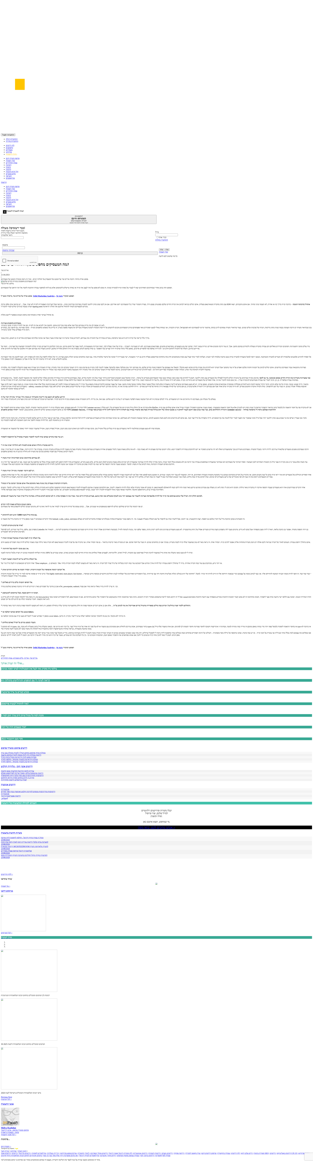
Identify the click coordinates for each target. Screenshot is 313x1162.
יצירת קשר (5, 1151)
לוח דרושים (10, 145)
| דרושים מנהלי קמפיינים (99, 1153)
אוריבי (26, 658)
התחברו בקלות (161, 240)
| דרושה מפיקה (179, 1153)
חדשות (8, 169)
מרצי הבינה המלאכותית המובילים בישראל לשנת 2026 (21, 1093)
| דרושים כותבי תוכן (147, 1155)
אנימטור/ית (5, 789)
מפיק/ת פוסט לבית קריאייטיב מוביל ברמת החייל (18, 757)
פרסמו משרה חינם (12, 158)
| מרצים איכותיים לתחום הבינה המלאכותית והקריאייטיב (22, 1155)
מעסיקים (9, 150)
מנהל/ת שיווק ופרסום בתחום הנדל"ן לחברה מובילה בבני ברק (23, 753)
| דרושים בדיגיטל (25, 1153)
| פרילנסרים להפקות (39, 1153)
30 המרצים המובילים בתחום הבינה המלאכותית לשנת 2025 (23, 1044)
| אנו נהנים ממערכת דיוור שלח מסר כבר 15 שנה (60, 1155)
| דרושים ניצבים (167, 1153)
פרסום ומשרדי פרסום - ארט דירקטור (15, 1130)
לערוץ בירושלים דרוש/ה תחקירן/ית (14, 780)
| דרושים (15, 1153)
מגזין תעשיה (10, 161)
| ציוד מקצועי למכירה (193, 1153)
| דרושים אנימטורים (140, 1153)
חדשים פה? (79, 219)
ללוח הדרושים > (7, 874)
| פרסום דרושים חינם (209, 1153)
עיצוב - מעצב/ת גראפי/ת (10, 1132)
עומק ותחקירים (11, 163)
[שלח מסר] (156, 884)
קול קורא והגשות (12, 172)
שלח (161, 250)
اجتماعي (4, 798)
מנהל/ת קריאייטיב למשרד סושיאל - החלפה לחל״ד (19, 759)
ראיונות (8, 165)
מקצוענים (9, 148)
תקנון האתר (22, 1151)
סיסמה (5, 245)
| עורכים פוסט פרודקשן (68, 1153)
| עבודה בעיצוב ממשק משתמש (128, 1155)
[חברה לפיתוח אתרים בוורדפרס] (156, 1144)
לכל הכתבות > (6, 1099)
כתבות (8, 167)
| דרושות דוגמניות (154, 1153)
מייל (157, 232)
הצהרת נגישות (259, 1153)
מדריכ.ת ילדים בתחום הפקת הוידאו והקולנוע (17, 778)
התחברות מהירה (12, 141)
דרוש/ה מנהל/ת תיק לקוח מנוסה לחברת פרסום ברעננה (21, 755)
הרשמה (4, 182)
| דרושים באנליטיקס (280, 1153)
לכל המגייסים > (6, 933)
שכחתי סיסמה (8, 250)
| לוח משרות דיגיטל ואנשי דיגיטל (121, 1153)
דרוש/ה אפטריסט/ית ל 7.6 (11, 796)
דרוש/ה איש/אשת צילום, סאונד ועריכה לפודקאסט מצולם (22, 773)
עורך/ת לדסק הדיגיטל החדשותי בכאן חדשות (17, 771)
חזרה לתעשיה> (11, 154)
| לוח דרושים (235, 1153)
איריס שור (33, 658)
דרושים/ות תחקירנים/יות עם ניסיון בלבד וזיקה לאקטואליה (22, 775)
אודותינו (9, 152)
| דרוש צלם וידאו (247, 1153)
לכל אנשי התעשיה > (8, 1135)
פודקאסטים (10, 178)
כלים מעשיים (11, 174)
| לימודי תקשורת (84, 1153)
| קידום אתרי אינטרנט (108, 1155)
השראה (9, 176)
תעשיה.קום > (6, 1146)
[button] (4, 1097)
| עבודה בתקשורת (224, 1153)
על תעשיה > (5, 886)
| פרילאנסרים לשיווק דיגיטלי (89, 1155)
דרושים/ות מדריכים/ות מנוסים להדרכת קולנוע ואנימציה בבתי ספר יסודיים (28, 792)
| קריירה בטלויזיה (53, 1153)
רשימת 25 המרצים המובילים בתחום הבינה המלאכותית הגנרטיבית (25, 995)
